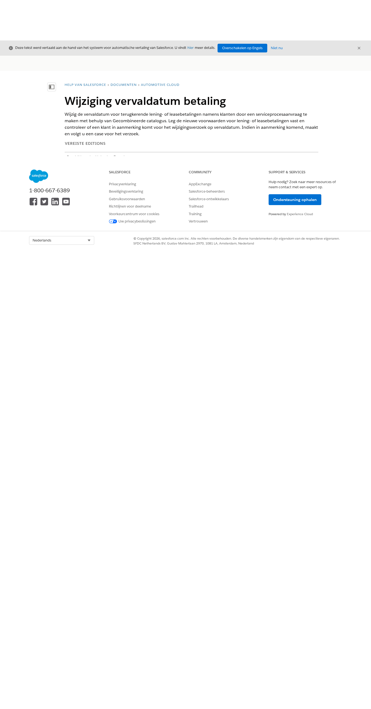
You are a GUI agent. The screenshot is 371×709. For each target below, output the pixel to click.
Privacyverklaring (122, 184)
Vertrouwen (198, 221)
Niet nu (277, 48)
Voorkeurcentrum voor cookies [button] (134, 214)
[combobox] (61, 240)
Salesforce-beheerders (207, 191)
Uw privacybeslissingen (137, 221)
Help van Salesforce (85, 85)
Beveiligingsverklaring (126, 191)
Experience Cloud (300, 214)
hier (190, 47)
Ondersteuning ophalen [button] (295, 199)
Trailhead (196, 206)
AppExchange (200, 184)
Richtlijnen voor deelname (130, 206)
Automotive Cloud (160, 85)
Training (195, 214)
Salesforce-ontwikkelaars (209, 199)
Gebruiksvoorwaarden (127, 199)
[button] (61, 240)
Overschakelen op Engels (242, 48)
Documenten (124, 85)
